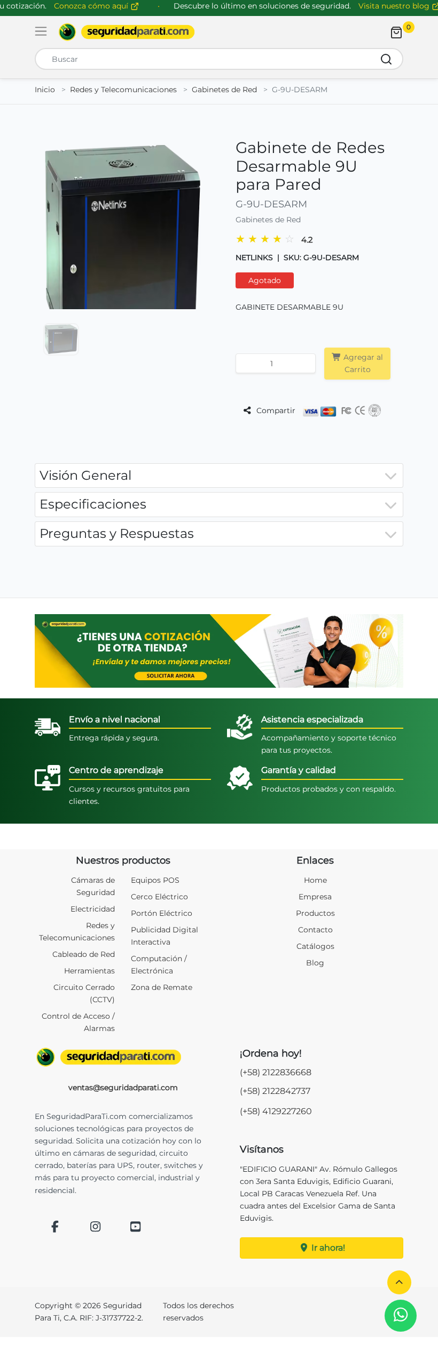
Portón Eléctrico (161, 913)
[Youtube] (135, 1227)
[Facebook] (55, 1227)
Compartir (274, 410)
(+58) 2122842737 (275, 1091)
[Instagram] (95, 1227)
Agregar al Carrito (362, 363)
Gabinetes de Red (224, 89)
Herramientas (89, 971)
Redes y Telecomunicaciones (123, 89)
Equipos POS (155, 880)
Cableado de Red (83, 954)
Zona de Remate (161, 987)
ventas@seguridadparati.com (123, 1087)
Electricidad (93, 909)
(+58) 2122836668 (275, 1072)
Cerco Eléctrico (159, 896)
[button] (399, 1282)
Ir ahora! (327, 1248)
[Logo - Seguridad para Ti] (126, 32)
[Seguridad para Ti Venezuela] (123, 1057)
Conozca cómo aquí (92, 6)
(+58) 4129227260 (276, 1111)
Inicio (45, 89)
